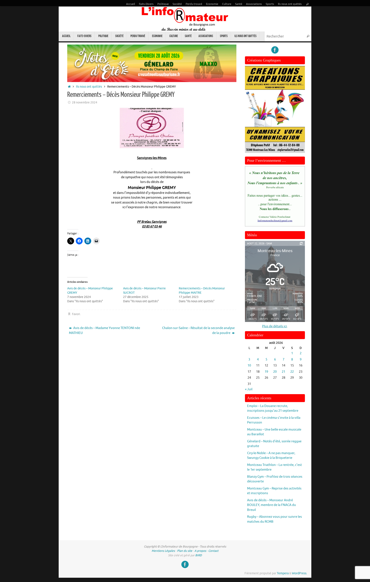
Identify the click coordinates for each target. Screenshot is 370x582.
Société (177, 4)
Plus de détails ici (274, 326)
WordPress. (299, 573)
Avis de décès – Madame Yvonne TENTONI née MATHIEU (104, 330)
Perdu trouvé (194, 4)
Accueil (130, 4)
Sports (270, 4)
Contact (213, 551)
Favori (76, 314)
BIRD (198, 555)
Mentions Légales (163, 551)
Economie (212, 4)
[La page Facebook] (275, 50)
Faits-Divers (146, 4)
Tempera (283, 573)
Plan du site (184, 551)
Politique (163, 4)
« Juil (248, 389)
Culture (226, 4)
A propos (200, 551)
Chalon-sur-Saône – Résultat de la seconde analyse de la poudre (198, 330)
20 (275, 372)
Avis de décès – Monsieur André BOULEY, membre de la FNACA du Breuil (271, 505)
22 (292, 372)
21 (283, 372)
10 (249, 366)
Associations (254, 4)
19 (266, 372)
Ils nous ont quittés (290, 4)
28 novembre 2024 (84, 102)
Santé (238, 4)
